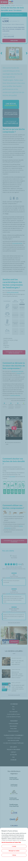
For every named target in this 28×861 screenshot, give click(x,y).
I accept (14, 846)
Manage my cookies (14, 850)
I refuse (14, 855)
